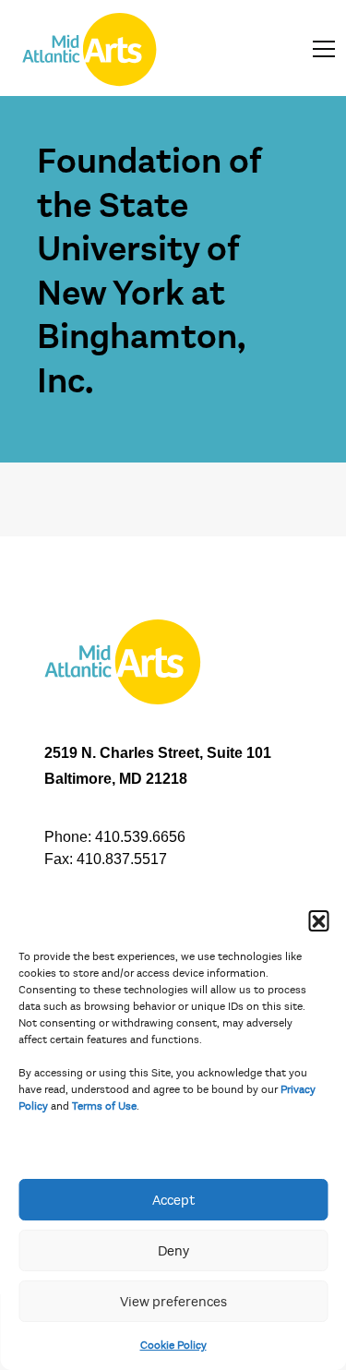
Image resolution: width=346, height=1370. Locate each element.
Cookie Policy (173, 1345)
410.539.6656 (140, 837)
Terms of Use (104, 1106)
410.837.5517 (122, 859)
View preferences (173, 1301)
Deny (173, 1251)
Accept (173, 1200)
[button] (318, 920)
